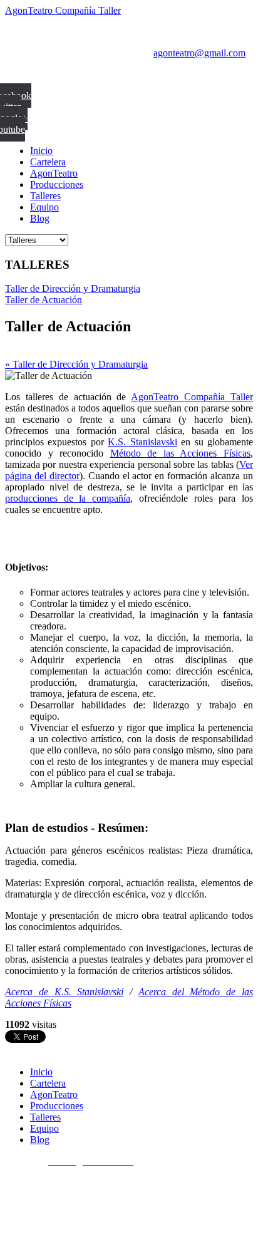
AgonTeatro (54, 173)
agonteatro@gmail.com (199, 53)
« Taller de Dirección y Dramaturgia (76, 364)
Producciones (56, 184)
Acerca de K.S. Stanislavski (64, 991)
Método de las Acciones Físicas (180, 453)
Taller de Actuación (43, 299)
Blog (39, 218)
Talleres (45, 195)
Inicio (41, 150)
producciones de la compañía (67, 498)
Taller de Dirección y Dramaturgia (72, 288)
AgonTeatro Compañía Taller (63, 10)
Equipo (44, 207)
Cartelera (48, 162)
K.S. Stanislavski (142, 442)
